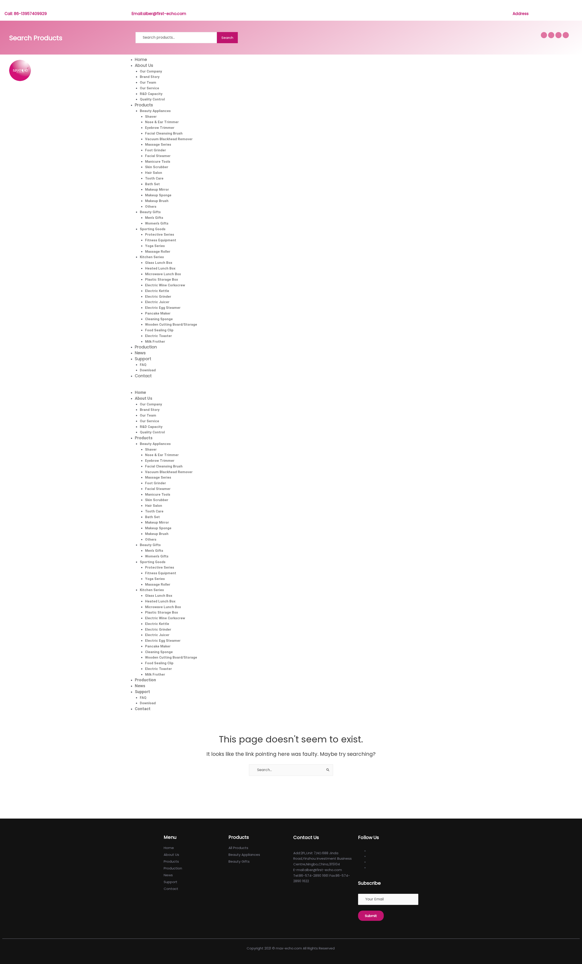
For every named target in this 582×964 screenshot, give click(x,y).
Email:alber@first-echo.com (159, 13)
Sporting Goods (153, 229)
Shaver (151, 117)
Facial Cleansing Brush (164, 133)
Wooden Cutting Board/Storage (171, 324)
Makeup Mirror (157, 189)
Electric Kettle (157, 291)
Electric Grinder (158, 297)
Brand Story (150, 77)
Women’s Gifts (156, 223)
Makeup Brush (156, 201)
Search (227, 37)
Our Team (148, 82)
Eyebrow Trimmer (159, 128)
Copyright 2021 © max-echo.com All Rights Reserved (291, 948)
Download (148, 370)
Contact (143, 376)
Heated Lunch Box (160, 268)
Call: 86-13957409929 (26, 13)
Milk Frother (155, 342)
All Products (238, 847)
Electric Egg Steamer (163, 308)
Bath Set (152, 184)
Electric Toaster (158, 336)
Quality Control (152, 99)
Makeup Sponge (158, 195)
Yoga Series (155, 246)
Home (141, 59)
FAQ (143, 365)
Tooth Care (154, 178)
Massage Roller (157, 252)
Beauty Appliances (155, 111)
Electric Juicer (157, 302)
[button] (351, 387)
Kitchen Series (152, 257)
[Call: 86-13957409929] (7, 7)
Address (521, 13)
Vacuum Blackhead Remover (169, 139)
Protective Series (159, 234)
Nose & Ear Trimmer (162, 122)
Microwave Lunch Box (163, 274)
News (140, 353)
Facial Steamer (158, 156)
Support (143, 359)
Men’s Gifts (154, 218)
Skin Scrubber (156, 167)
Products (144, 105)
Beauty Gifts (150, 212)
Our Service (149, 88)
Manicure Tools (157, 162)
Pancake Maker (158, 313)
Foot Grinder (155, 150)
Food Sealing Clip (159, 330)
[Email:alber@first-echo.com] (134, 7)
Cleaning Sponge (159, 319)
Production (146, 347)
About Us (144, 65)
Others (150, 207)
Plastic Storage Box (161, 279)
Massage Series (158, 144)
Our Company (151, 71)
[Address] (515, 7)
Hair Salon (153, 173)
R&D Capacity (151, 94)
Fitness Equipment (160, 240)
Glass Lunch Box (158, 263)
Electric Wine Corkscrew (165, 285)
